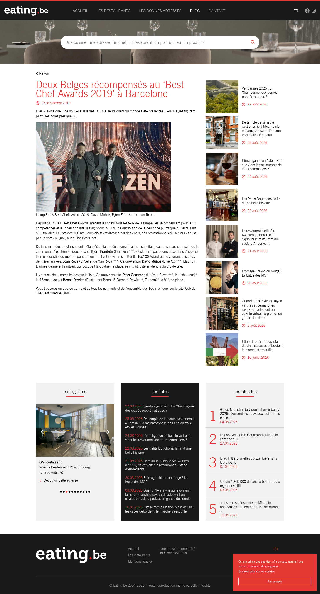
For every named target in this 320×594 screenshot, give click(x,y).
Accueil (80, 10)
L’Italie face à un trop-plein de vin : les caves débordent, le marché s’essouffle (262, 345)
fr (296, 10)
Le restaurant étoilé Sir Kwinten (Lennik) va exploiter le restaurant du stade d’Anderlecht (260, 237)
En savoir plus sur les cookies (256, 571)
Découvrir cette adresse (61, 480)
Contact (217, 10)
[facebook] (307, 10)
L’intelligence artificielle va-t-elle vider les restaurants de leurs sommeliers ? (262, 165)
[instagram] (314, 10)
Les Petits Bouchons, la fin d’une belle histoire (261, 201)
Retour (44, 73)
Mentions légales (140, 561)
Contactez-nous (175, 553)
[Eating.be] (26, 11)
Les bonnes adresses (160, 10)
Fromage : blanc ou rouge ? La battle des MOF (261, 273)
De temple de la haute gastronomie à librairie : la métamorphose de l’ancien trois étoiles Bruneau (261, 128)
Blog (195, 10)
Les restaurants (113, 10)
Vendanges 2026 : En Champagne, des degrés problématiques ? (259, 92)
